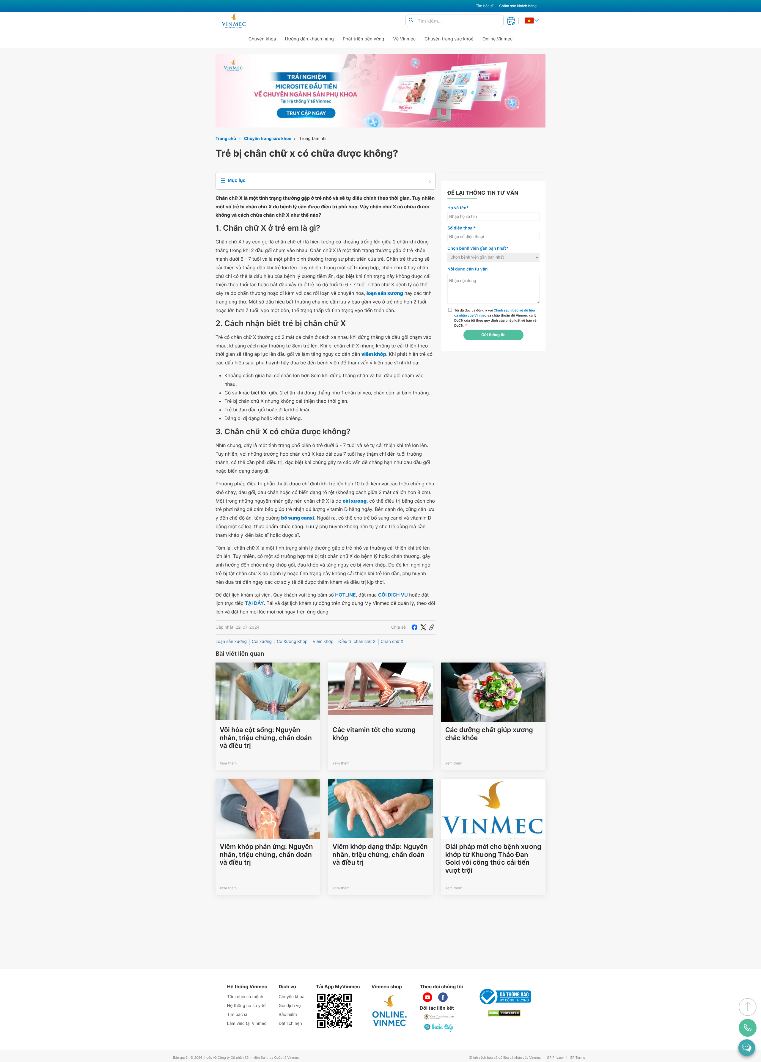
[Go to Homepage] (233, 20)
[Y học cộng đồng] (439, 1017)
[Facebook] (414, 627)
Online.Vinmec (497, 39)
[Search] (410, 20)
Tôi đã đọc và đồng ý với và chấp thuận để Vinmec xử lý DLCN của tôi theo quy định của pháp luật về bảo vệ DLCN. (495, 317)
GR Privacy (555, 1057)
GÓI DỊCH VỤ (393, 595)
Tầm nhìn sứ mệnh (245, 996)
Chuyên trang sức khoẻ (448, 39)
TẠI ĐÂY (254, 603)
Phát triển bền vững (363, 39)
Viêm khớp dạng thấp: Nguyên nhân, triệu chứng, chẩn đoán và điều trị (379, 854)
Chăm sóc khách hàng (518, 6)
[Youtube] (427, 997)
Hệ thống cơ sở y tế (246, 1005)
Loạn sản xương (231, 641)
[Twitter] (423, 627)
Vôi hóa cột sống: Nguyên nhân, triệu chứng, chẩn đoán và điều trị (266, 738)
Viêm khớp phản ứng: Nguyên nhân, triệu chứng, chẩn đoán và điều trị (266, 854)
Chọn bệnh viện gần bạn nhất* (477, 248)
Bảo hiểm (288, 1014)
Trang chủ (226, 138)
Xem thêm (228, 763)
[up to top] (748, 1007)
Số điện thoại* (461, 228)
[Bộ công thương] (504, 997)
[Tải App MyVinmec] (334, 1010)
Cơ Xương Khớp (292, 641)
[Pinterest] (431, 627)
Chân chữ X (392, 641)
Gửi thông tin (493, 335)
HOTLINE (345, 595)
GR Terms (577, 1057)
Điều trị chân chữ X (357, 641)
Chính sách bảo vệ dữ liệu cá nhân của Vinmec (505, 1057)
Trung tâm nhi (312, 138)
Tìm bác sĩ (484, 6)
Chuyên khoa (262, 39)
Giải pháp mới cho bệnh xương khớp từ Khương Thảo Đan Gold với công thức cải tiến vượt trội (493, 858)
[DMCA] (504, 1013)
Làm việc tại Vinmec (246, 1023)
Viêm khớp (323, 641)
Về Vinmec (404, 39)
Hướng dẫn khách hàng (309, 39)
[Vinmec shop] (389, 1010)
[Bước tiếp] (439, 1027)
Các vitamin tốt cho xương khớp (374, 734)
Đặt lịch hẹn (290, 1023)
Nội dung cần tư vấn (467, 269)
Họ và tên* (457, 207)
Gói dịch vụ (290, 1005)
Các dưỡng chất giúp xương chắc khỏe (489, 734)
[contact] (747, 1028)
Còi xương (262, 641)
